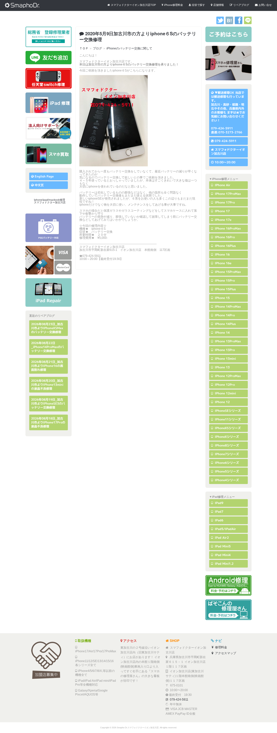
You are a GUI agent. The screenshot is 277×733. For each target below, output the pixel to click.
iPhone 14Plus (225, 324)
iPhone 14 (222, 332)
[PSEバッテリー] (48, 228)
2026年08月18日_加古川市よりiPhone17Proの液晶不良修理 (48, 422)
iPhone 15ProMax (227, 272)
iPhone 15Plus (225, 289)
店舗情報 (218, 4)
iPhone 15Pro (224, 280)
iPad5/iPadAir (225, 529)
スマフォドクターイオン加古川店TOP (133, 4)
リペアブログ (241, 4)
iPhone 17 (222, 211)
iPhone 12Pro (224, 385)
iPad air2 (221, 538)
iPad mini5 (222, 546)
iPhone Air (222, 185)
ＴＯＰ (83, 48)
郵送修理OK (226, 93)
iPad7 (218, 511)
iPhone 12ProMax (227, 376)
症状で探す (198, 4)
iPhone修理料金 (173, 4)
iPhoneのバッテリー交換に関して (129, 48)
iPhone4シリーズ (226, 480)
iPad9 (218, 503)
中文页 (39, 185)
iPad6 (218, 520)
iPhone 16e (222, 263)
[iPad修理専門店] (48, 292)
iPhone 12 (222, 402)
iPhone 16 (222, 254)
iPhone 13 (222, 367)
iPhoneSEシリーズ (227, 411)
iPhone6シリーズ (226, 463)
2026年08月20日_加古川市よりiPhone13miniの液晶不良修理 (47, 385)
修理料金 (220, 647)
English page (44, 176)
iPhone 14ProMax (227, 306)
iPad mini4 (222, 555)
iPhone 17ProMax (227, 194)
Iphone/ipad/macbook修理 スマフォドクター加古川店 (51, 201)
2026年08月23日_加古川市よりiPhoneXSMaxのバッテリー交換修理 (47, 328)
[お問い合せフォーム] (228, 34)
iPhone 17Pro (224, 202)
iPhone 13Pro (224, 350)
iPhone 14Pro (224, 315)
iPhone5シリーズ (226, 471)
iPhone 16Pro (224, 237)
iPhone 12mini (225, 393)
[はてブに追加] (229, 23)
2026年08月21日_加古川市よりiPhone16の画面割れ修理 (47, 366)
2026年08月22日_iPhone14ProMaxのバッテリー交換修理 (47, 347)
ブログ (97, 48)
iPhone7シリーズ (226, 454)
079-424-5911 (225, 141)
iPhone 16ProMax (227, 228)
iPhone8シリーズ (226, 445)
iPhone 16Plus (225, 246)
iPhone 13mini (225, 359)
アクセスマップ (225, 653)
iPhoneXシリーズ (226, 437)
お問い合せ (265, 4)
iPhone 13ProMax (227, 341)
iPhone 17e (222, 220)
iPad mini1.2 (223, 564)
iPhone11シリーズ (227, 419)
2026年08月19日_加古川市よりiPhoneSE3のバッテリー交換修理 (48, 403)
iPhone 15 (222, 298)
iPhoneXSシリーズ (227, 428)
